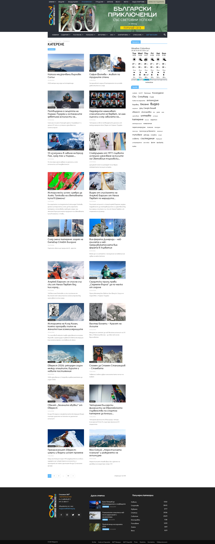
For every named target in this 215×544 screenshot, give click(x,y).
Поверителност (162, 542)
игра (162, 112)
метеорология (137, 124)
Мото (126, 2)
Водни (61, 2)
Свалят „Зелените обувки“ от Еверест (65, 407)
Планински (87, 2)
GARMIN (134, 93)
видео (154, 104)
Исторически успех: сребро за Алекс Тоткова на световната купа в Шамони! (65, 195)
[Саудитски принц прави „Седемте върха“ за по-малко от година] (107, 270)
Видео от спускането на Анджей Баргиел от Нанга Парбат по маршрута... (104, 195)
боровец (135, 105)
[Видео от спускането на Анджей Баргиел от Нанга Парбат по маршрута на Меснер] (107, 181)
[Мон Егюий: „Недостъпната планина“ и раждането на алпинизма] (107, 438)
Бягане (110, 2)
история (155, 116)
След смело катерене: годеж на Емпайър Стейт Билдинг (65, 241)
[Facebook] (61, 515)
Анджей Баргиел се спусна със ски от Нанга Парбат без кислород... (65, 284)
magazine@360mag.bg (67, 509)
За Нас (94, 542)
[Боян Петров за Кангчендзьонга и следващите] (95, 505)
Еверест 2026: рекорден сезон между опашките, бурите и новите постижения (65, 368)
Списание (137, 35)
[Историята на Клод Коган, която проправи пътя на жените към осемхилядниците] (66, 312)
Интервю (102, 35)
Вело (118, 2)
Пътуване (77, 35)
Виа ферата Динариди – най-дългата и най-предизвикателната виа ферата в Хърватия (105, 243)
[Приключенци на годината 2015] (95, 527)
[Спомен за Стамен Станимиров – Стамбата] (107, 354)
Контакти (151, 542)
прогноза (135, 131)
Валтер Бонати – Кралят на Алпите (105, 325)
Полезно (89, 35)
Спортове (106, 529)
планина (150, 127)
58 (68, 476)
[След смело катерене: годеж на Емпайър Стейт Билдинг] (66, 228)
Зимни (51, 2)
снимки (154, 135)
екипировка (146, 112)
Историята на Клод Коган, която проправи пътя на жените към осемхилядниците (65, 326)
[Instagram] (67, 515)
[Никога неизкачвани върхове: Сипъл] (66, 63)
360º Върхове (127, 542)
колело (147, 120)
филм (153, 143)
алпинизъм (152, 100)
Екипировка (123, 35)
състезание (147, 138)
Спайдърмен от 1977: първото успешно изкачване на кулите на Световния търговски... (106, 156)
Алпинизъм (51, 71)
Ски (134, 97)
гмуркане (135, 108)
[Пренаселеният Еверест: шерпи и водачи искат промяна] (66, 438)
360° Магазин (151, 35)
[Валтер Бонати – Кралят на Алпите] (107, 312)
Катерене (52, 49)
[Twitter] (73, 515)
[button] (164, 34)
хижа (134, 146)
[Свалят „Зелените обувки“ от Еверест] (66, 393)
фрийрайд (160, 143)
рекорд (146, 135)
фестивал (146, 142)
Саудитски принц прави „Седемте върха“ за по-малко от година (106, 284)
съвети (135, 139)
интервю (146, 116)
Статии (134, 513)
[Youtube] (79, 515)
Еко (111, 35)
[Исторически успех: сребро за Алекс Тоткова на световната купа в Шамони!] (66, 181)
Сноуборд (143, 97)
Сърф (152, 97)
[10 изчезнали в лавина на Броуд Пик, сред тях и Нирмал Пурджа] (66, 141)
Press (136, 542)
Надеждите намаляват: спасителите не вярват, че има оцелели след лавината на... (107, 114)
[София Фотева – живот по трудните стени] (107, 63)
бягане (144, 104)
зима (158, 112)
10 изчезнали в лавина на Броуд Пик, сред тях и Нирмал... (65, 155)
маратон (153, 120)
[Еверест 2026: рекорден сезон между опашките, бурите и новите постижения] (66, 354)
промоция (160, 131)
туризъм (159, 139)
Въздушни (73, 2)
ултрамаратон (137, 143)
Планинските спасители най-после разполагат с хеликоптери (113, 515)
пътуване (137, 135)
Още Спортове (138, 2)
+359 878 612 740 (65, 497)
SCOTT (141, 93)
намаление (147, 124)
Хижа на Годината (156, 2)
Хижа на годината (138, 101)
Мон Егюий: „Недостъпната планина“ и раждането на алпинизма (105, 453)
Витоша (147, 93)
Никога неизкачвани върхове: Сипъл (64, 76)
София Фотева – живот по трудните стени (104, 76)
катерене (137, 120)
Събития (65, 35)
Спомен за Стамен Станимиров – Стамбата (107, 367)
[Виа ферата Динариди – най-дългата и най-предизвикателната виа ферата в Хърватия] (107, 228)
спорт (160, 135)
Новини (55, 35)
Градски (99, 2)
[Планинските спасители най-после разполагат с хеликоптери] (95, 515)
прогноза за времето (147, 131)
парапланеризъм (138, 127)
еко (154, 112)
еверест (136, 112)
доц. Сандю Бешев (147, 108)
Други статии (98, 495)
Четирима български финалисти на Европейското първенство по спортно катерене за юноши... (106, 409)
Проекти (143, 542)
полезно (157, 127)
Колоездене (158, 93)
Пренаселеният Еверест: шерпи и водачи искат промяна (65, 451)
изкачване (135, 116)
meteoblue (149, 82)
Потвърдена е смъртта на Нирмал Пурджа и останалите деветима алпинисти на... (65, 114)
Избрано (92, 401)
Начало (50, 41)
